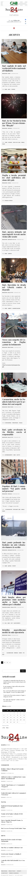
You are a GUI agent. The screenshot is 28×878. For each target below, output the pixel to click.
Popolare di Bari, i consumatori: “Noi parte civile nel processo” (14, 488)
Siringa (10, 253)
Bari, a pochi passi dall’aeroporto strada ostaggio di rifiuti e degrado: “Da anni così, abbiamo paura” (14, 691)
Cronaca (10, 128)
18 (20, 717)
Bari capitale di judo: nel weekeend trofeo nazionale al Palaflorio (14, 68)
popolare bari (16, 509)
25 (20, 720)
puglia (20, 422)
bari (6, 89)
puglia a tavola (8, 200)
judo (9, 89)
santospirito (17, 623)
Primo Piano (10, 347)
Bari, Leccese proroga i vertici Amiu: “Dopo (13, 828)
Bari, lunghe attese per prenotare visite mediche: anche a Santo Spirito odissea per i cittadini (14, 601)
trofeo (13, 89)
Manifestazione (16, 308)
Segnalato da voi (12, 239)
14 (7, 717)
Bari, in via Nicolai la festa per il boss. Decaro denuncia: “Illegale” (14, 123)
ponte (14, 565)
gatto (18, 455)
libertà (9, 308)
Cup (12, 623)
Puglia (9, 635)
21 (7, 720)
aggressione (10, 652)
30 (14, 722)
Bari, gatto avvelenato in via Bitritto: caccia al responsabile (14, 432)
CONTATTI (19, 871)
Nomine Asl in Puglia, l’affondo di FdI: (12, 814)
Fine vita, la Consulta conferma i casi (11, 847)
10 (17, 715)
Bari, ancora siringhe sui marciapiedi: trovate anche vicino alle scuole (14, 234)
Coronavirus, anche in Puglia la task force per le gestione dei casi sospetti (14, 401)
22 (10, 720)
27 (4, 722)
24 (17, 720)
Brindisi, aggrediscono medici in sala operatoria (14, 631)
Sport (9, 73)
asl (6, 623)
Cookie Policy (4, 873)
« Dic (3, 728)
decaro (10, 142)
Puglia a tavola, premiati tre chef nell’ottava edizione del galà (14, 177)
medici (20, 652)
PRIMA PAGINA (4, 871)
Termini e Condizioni (14, 873)
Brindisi (16, 652)
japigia (9, 565)
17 (17, 717)
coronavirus (8, 365)
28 (7, 722)
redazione (4, 73)
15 (10, 717)
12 (24, 715)
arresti (7, 499)
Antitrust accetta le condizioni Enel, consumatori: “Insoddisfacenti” (13, 777)
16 (14, 717)
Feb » (7, 728)
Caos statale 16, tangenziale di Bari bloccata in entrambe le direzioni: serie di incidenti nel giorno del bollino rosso (14, 682)
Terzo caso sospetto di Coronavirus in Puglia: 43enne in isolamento (14, 342)
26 (24, 720)
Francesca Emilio (6, 607)
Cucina (9, 183)
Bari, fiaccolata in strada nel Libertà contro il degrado (14, 287)
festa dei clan (16, 142)
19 (24, 717)
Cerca (22, 671)
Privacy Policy (12, 871)
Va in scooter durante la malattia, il (11, 854)
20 (4, 720)
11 (20, 715)
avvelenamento (8, 455)
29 (10, 722)
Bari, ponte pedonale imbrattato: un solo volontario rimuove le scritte (14, 544)
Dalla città (10, 292)
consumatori (9, 509)
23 (14, 720)
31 (17, 722)
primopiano (15, 365)
